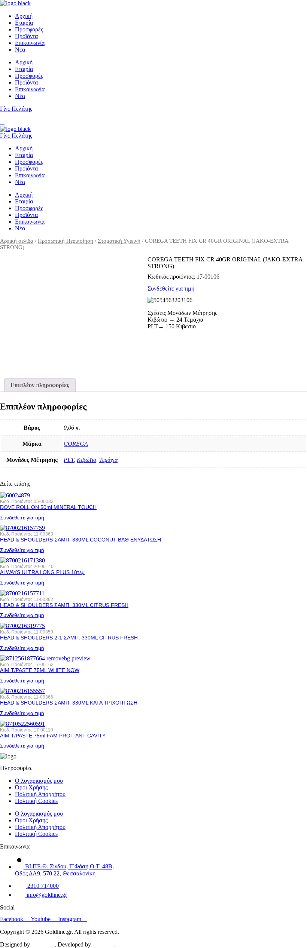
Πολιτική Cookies (36, 801)
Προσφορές (29, 29)
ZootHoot (43, 944)
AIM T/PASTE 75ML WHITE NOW (39, 670)
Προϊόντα (26, 36)
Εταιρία (24, 22)
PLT (69, 460)
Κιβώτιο (86, 460)
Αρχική (24, 16)
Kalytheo (103, 944)
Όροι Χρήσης (31, 787)
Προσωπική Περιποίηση (65, 241)
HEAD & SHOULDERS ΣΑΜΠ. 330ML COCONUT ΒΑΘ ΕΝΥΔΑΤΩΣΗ (80, 540)
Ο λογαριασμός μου (39, 780)
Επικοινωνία (30, 43)
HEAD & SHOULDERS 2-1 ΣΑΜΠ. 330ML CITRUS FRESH (69, 638)
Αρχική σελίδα (16, 241)
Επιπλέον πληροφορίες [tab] (39, 385)
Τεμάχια (108, 460)
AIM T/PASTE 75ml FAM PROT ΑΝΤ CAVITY (53, 736)
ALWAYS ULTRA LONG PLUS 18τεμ (42, 572)
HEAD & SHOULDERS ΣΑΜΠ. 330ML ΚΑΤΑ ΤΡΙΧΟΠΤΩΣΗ (68, 703)
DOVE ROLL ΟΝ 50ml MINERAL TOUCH (48, 507)
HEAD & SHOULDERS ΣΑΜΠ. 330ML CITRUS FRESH (64, 605)
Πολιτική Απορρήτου (40, 794)
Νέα (20, 49)
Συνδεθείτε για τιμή (171, 288)
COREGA (76, 444)
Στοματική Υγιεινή (119, 241)
